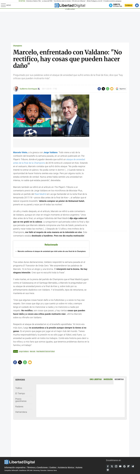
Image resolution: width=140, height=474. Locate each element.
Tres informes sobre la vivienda (62, 1)
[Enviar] (107, 88)
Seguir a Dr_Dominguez (39, 89)
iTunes (107, 469)
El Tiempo (20, 393)
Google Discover (124, 466)
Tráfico (18, 388)
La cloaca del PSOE (47, 1)
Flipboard (128, 466)
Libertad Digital (55, 462)
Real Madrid (41, 194)
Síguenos (122, 89)
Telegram (132, 466)
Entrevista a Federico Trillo (33, 1)
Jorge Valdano (24, 351)
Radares (19, 406)
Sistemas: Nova (52, 470)
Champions (17, 46)
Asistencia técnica (66, 467)
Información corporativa (14, 467)
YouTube (120, 466)
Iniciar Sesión (137, 5)
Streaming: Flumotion (39, 470)
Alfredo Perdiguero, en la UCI (94, 1)
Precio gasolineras (20, 400)
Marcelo (32, 351)
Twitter (112, 466)
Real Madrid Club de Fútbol (45, 351)
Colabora (128, 5)
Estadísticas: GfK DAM (25, 470)
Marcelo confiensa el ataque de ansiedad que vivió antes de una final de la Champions (52, 251)
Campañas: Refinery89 (11, 470)
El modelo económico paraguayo (112, 1)
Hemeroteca (21, 412)
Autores (79, 467)
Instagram (116, 466)
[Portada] (70, 5)
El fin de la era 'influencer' (79, 1)
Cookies (52, 467)
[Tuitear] (103, 88)
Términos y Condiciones (37, 467)
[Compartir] (99, 88)
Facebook (107, 466)
